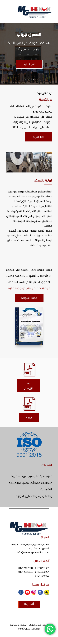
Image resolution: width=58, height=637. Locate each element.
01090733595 (42, 568)
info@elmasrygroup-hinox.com (33, 552)
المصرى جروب (29, 34)
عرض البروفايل (28, 386)
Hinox (29, 417)
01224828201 (42, 572)
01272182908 (25, 568)
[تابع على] (46, 592)
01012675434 (25, 572)
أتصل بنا (29, 604)
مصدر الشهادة (29, 297)
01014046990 (42, 575)
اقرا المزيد (29, 64)
